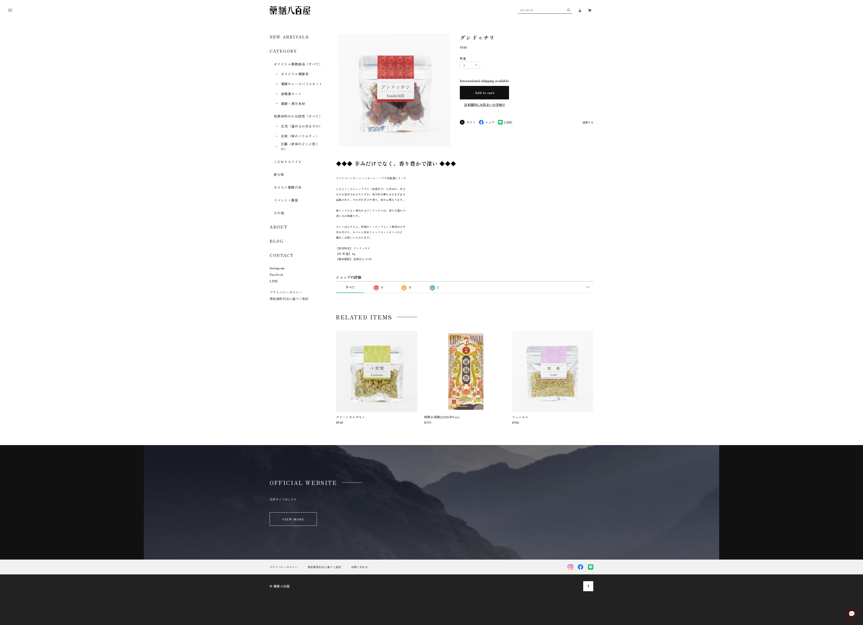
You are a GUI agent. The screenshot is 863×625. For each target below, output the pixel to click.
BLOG (277, 241)
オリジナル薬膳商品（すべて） (298, 64)
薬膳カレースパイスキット (302, 83)
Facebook (276, 274)
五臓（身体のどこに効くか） (300, 146)
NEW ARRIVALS (289, 37)
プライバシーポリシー (286, 292)
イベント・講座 (286, 200)
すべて (350, 287)
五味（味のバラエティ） (300, 136)
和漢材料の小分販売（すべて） (298, 116)
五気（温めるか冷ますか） (302, 126)
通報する (588, 122)
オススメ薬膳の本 (288, 187)
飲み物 (279, 174)
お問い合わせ (359, 567)
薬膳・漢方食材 (293, 103)
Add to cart (484, 92)
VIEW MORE (293, 519)
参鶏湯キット (291, 93)
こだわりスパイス (288, 161)
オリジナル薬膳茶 (295, 74)
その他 (279, 213)
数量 (463, 58)
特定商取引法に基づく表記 (289, 298)
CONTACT (282, 255)
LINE (274, 281)
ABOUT (279, 227)
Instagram (277, 268)
